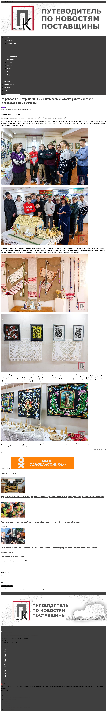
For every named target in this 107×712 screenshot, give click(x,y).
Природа (9, 78)
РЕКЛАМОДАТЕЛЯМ (9, 84)
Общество (9, 40)
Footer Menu (4, 690)
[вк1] (5, 666)
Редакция (7, 704)
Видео (6, 695)
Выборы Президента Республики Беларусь (17, 698)
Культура (9, 62)
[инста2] (5, 651)
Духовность (10, 65)
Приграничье (10, 75)
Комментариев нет (26, 109)
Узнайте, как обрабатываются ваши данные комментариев (52, 589)
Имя (2, 576)
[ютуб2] (5, 671)
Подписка (7, 706)
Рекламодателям (9, 710)
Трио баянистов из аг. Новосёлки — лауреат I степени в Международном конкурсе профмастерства (49, 548)
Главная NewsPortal (10, 699)
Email (3, 579)
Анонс (5, 694)
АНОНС (5, 90)
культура (8, 468)
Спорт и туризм (11, 71)
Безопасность (10, 49)
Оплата (6, 702)
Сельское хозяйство (12, 56)
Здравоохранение (11, 43)
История (9, 68)
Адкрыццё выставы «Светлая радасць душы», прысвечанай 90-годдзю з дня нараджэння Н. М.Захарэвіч (52, 496)
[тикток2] (5, 661)
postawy (15, 109)
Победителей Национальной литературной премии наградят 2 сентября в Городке (40, 522)
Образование (10, 59)
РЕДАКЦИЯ (7, 81)
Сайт (2, 582)
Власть (9, 46)
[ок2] (5, 656)
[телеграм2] (5, 676)
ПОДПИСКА (7, 87)
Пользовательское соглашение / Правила (17, 708)
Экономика (10, 53)
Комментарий (5, 572)
